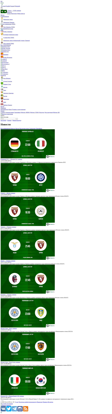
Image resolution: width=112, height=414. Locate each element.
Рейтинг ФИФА (25, 112)
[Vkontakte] (3, 411)
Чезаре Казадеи (16, 120)
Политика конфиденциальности (28, 402)
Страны (3, 112)
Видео (2, 106)
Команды (3, 75)
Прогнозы (14, 13)
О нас (16, 402)
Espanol (12, 6)
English (8, 6)
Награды (41, 112)
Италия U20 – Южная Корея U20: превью (12, 396)
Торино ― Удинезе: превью (8, 227)
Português (17, 6)
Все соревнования (6, 45)
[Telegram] (14, 411)
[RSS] (25, 411)
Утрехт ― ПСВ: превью (14, 10)
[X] (8, 411)
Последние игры (24, 128)
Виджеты (50, 402)
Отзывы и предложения (18, 109)
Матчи (2, 15)
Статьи (9, 13)
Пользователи (4, 109)
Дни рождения (48, 112)
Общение (3, 108)
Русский (3, 6)
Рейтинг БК (56, 112)
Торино (9, 120)
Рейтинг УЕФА (34, 112)
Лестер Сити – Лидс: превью (9, 328)
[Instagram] (20, 411)
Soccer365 (3, 120)
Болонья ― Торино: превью (8, 294)
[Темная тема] (1, 3)
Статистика (32, 128)
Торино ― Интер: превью (8, 193)
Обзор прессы (21, 13)
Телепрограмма (9, 112)
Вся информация (5, 128)
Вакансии (39, 402)
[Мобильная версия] (3, 3)
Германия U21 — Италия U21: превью (11, 159)
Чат (2, 7)
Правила (45, 402)
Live (2, 9)
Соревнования (5, 16)
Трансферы (17, 112)
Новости (9, 12)
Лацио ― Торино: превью (8, 261)
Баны (10, 109)
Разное (2, 111)
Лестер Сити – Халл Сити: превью (10, 362)
